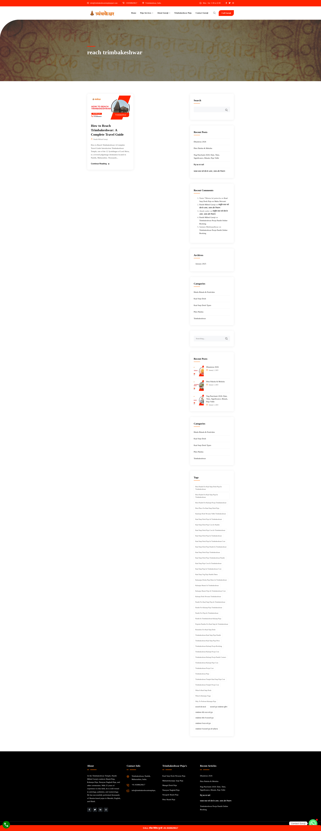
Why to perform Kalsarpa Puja (205, 701)
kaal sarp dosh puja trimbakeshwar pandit (210, 558)
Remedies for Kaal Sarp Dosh (205, 630)
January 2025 (200, 264)
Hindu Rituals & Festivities (204, 292)
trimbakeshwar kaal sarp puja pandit (208, 635)
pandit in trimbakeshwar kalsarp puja (208, 619)
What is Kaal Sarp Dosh (203, 690)
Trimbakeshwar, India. (153, 3)
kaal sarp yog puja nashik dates (206, 574)
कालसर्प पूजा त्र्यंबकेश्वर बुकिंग (218, 707)
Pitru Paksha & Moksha (203, 148)
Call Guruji (226, 13)
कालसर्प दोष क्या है (200, 707)
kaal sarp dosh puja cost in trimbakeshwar (210, 530)
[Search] (228, 337)
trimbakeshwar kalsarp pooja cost (207, 652)
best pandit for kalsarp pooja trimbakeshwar (210, 503)
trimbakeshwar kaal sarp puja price (207, 641)
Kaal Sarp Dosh (200, 299)
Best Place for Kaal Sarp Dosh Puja (207, 508)
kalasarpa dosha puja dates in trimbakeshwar (211, 580)
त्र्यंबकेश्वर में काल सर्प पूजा (203, 723)
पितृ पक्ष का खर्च (199, 165)
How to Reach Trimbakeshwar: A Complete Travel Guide (107, 130)
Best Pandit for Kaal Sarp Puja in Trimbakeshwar (206, 496)
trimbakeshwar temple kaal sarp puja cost (210, 679)
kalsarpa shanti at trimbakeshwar (207, 585)
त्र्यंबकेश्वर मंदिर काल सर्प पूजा (204, 712)
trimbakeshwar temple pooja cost (207, 685)
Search (197, 100)
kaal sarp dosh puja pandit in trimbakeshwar (210, 547)
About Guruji (162, 13)
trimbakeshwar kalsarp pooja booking (208, 646)
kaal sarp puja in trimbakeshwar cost (208, 569)
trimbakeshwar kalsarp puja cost (206, 663)
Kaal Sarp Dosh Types (202, 305)
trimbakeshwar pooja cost (204, 668)
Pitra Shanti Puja (168, 800)
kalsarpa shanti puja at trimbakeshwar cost (210, 591)
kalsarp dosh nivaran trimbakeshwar (208, 596)
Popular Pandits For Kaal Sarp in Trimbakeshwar (211, 624)
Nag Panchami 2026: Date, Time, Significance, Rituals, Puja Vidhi (217, 399)
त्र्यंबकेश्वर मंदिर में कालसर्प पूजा (204, 718)
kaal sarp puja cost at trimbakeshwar (208, 563)
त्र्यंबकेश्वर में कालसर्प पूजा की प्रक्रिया (206, 729)
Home (133, 13)
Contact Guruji (202, 13)
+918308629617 (131, 3)
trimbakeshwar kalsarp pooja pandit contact (210, 657)
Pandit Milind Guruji (100, 139)
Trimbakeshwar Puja (183, 13)
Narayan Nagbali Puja (171, 790)
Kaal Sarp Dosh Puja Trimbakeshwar (207, 552)
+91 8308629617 (138, 785)
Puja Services (145, 13)
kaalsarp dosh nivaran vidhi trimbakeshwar (210, 514)
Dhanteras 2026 (200, 142)
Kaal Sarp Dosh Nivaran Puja (173, 776)
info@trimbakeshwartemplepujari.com (103, 3)
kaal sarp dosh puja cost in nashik (207, 525)
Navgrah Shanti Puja (170, 795)
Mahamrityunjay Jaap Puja (172, 781)
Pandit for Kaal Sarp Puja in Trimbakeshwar (210, 602)
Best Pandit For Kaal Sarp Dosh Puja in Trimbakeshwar (208, 488)
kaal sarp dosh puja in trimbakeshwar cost (210, 541)
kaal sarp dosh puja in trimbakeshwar (208, 536)
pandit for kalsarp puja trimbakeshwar (208, 607)
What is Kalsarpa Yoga (203, 696)
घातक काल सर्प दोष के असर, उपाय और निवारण (209, 171)
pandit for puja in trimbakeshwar (206, 613)
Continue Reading (99, 164)
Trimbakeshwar (120, 115)
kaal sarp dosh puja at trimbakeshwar (208, 519)
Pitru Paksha (198, 312)
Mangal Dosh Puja (169, 785)
